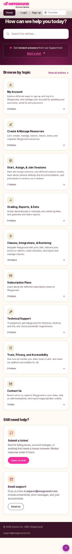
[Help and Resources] (66, 548)
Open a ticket (18, 460)
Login (24, 12)
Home (9, 12)
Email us (15, 506)
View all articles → (58, 72)
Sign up (36, 12)
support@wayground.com (16, 533)
